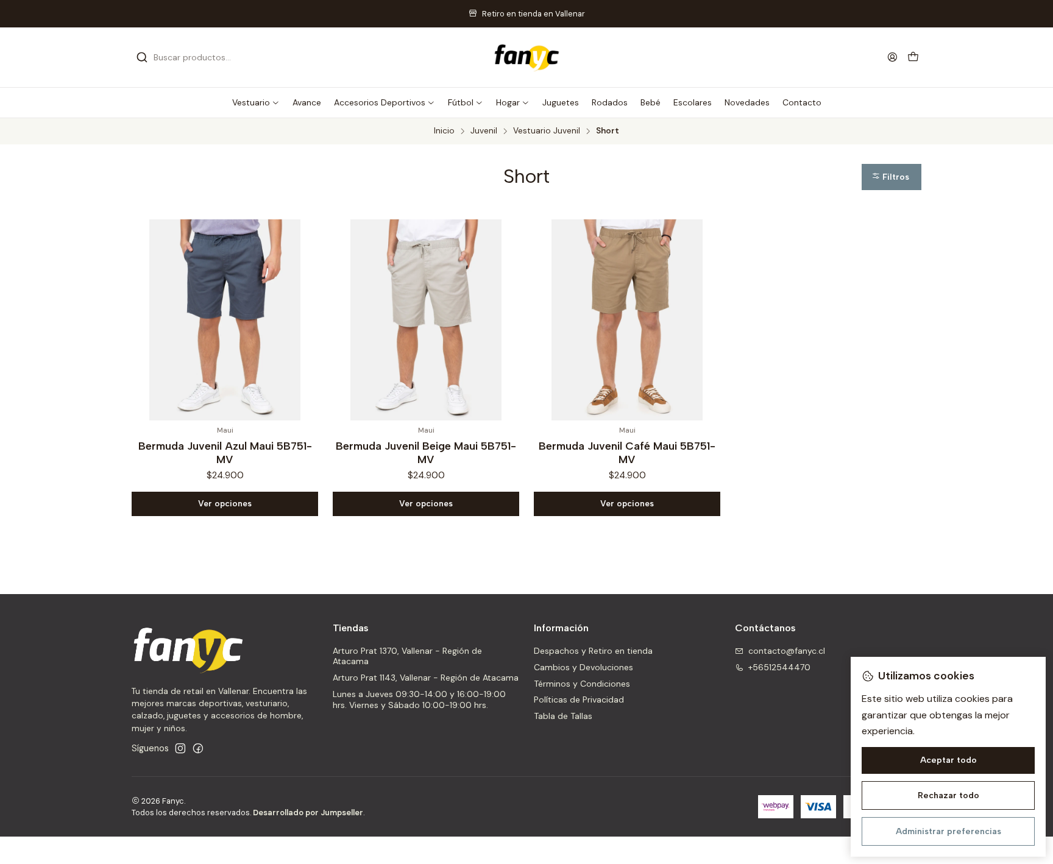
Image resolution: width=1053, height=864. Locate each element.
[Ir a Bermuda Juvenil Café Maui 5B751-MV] (627, 319)
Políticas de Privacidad (579, 699)
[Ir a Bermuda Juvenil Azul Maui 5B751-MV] (224, 319)
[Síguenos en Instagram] (180, 748)
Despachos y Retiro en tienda (593, 650)
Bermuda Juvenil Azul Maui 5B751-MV (225, 452)
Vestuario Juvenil (546, 131)
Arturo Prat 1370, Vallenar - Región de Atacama (407, 656)
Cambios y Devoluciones (583, 667)
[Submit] (142, 57)
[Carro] (913, 58)
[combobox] (199, 57)
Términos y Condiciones (582, 683)
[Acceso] (892, 57)
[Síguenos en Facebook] (198, 748)
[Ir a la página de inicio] (526, 57)
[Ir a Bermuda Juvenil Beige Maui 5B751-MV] (425, 319)
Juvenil (483, 131)
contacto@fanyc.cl (786, 650)
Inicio (444, 131)
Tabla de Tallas (563, 715)
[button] (256, 102)
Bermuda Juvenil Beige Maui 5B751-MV (426, 452)
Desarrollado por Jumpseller (308, 812)
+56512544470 (779, 667)
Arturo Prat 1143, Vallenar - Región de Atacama (426, 677)
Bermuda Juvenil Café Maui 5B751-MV (627, 452)
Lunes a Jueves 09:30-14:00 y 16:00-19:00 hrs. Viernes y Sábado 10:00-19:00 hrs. (419, 699)
